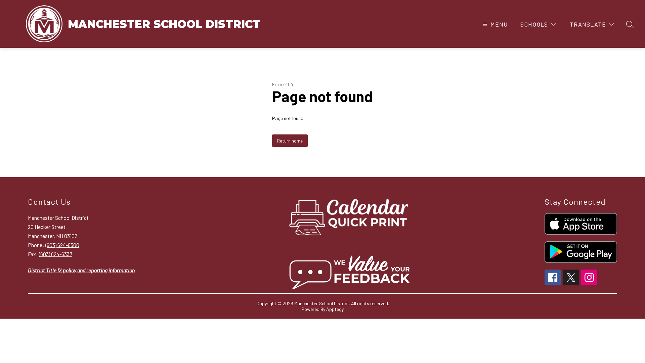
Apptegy (335, 309)
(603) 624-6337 (55, 254)
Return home (290, 141)
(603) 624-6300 (62, 245)
